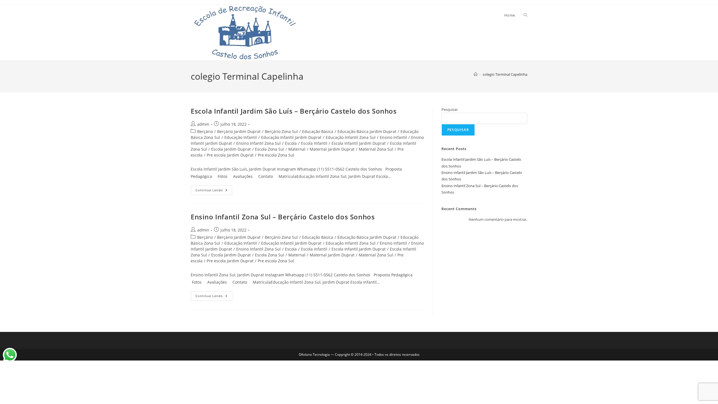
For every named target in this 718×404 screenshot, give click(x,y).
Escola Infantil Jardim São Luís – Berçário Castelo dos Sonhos (294, 111)
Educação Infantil (240, 137)
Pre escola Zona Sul (276, 155)
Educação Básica (317, 131)
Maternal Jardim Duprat (332, 149)
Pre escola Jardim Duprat (230, 155)
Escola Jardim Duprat (231, 149)
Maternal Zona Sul (376, 149)
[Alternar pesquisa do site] (525, 15)
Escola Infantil (314, 143)
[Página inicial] (475, 74)
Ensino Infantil (393, 137)
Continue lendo (213, 188)
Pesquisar (449, 109)
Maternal (296, 149)
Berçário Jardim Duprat (239, 131)
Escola (291, 143)
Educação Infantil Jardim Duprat (291, 137)
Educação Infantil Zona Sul (351, 137)
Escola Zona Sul (269, 149)
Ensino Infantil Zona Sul (258, 143)
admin (203, 124)
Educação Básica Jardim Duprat (366, 131)
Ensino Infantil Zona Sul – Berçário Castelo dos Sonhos (283, 216)
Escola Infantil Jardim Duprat (359, 143)
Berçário (205, 131)
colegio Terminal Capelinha (505, 74)
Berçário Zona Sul (281, 131)
